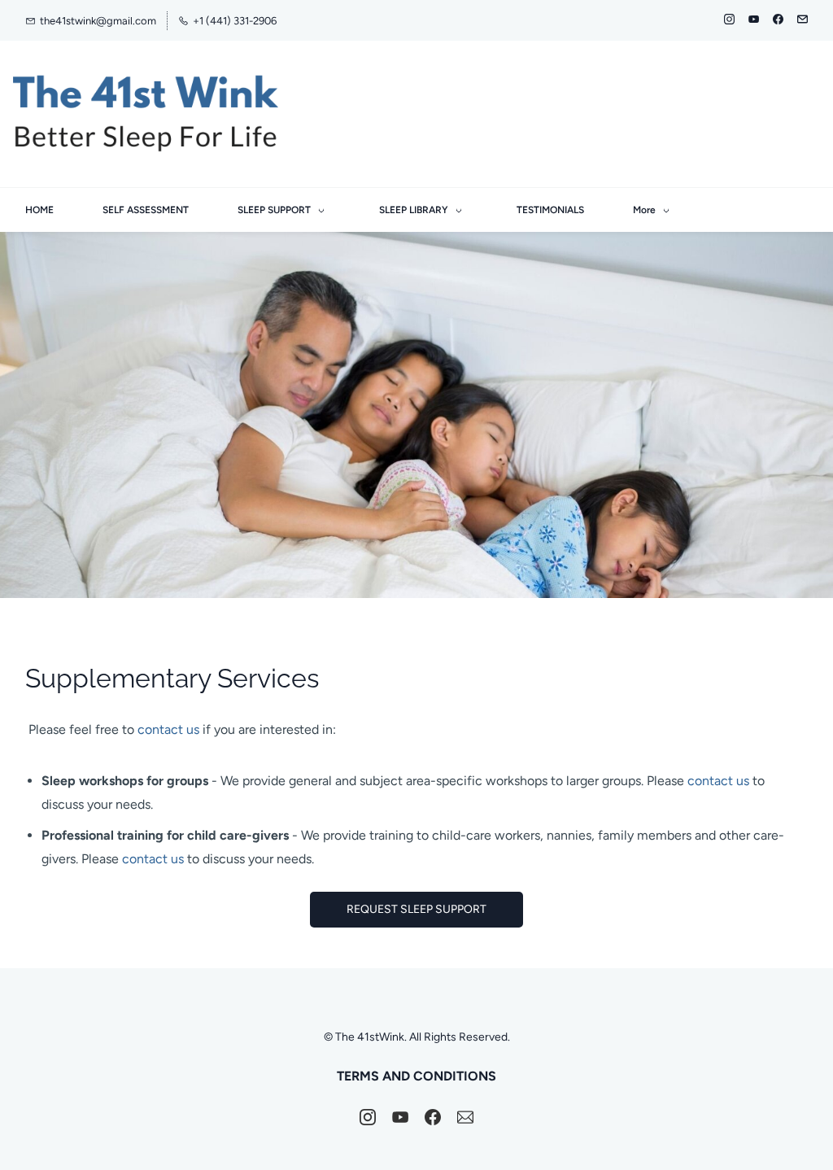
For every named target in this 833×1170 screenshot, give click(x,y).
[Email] (465, 1117)
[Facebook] (433, 1117)
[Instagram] (367, 1117)
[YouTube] (400, 1117)
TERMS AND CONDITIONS (416, 1076)
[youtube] (753, 21)
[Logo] (145, 114)
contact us (168, 729)
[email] (802, 21)
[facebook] (778, 21)
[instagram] (729, 21)
